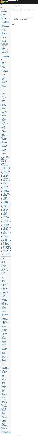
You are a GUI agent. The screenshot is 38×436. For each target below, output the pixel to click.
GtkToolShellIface (3, 413)
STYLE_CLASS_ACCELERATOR (5, 171)
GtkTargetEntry (3, 397)
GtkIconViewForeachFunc (4, 30)
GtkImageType (2, 91)
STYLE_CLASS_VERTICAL (4, 234)
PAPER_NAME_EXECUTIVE (4, 165)
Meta (13, 23)
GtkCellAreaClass (3, 285)
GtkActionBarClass (3, 260)
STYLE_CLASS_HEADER (4, 189)
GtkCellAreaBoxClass (3, 284)
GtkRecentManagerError (4, 119)
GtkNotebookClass (3, 350)
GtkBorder (2, 277)
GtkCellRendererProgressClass (5, 291)
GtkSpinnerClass (3, 387)
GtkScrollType (2, 124)
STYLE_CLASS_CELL (4, 176)
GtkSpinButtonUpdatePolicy (4, 131)
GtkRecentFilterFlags (3, 118)
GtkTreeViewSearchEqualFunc (5, 57)
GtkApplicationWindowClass (4, 270)
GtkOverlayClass (3, 351)
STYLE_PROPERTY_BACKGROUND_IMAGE (6, 238)
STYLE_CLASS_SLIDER (4, 223)
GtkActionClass (3, 261)
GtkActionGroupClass (3, 263)
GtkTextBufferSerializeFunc (4, 44)
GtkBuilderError (3, 67)
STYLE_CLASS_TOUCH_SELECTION (6, 232)
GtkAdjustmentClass (3, 265)
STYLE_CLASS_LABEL (4, 195)
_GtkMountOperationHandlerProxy (5, 430)
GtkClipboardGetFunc (3, 17)
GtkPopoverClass (3, 355)
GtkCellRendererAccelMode (4, 71)
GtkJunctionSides (3, 94)
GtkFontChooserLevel (3, 86)
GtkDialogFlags (3, 77)
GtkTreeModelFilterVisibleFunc (5, 51)
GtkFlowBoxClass (3, 317)
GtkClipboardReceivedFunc (4, 19)
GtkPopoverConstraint (3, 108)
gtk (1, 4)
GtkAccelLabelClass (3, 259)
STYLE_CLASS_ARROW (4, 172)
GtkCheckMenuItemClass (4, 297)
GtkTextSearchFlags (3, 139)
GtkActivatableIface (3, 264)
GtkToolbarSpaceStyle (4, 142)
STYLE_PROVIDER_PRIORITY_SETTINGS (6, 247)
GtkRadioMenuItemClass (4, 361)
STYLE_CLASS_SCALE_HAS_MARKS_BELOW (6, 219)
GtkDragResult (2, 79)
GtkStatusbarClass (3, 390)
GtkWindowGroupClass (4, 428)
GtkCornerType (3, 73)
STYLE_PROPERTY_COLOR (5, 242)
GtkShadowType (3, 127)
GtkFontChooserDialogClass (4, 319)
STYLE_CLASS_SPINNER (4, 225)
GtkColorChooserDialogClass (4, 298)
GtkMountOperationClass (4, 348)
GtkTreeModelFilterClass (4, 417)
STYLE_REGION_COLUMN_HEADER (6, 250)
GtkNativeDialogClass (3, 349)
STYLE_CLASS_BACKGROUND (5, 173)
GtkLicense (2, 96)
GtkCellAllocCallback (3, 14)
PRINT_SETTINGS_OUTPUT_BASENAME (6, 167)
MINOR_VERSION (3, 161)
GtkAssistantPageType (4, 64)
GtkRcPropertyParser (3, 40)
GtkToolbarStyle (3, 143)
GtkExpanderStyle (3, 82)
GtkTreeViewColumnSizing (4, 144)
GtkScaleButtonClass (3, 374)
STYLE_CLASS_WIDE (4, 237)
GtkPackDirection (3, 100)
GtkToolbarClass (3, 414)
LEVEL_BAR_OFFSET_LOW (4, 158)
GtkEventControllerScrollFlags (5, 80)
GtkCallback (2, 13)
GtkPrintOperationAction (4, 111)
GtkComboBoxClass (3, 302)
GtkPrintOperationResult (4, 112)
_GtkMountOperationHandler (4, 429)
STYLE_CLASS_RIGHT (4, 216)
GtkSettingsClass (3, 382)
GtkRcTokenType (3, 117)
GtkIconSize (2, 89)
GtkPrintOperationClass (4, 356)
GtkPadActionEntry (3, 352)
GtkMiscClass (2, 347)
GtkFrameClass (3, 323)
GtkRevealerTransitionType (4, 123)
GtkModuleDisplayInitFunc (4, 37)
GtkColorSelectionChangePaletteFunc (6, 23)
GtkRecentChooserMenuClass (5, 368)
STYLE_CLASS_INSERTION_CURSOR (6, 194)
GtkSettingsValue (3, 383)
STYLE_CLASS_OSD (3, 206)
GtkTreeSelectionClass (4, 419)
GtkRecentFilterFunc (3, 41)
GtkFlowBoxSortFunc (3, 28)
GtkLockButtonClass (3, 341)
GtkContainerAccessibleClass (5, 304)
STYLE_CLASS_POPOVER (4, 209)
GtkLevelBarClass (3, 337)
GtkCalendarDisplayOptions (4, 70)
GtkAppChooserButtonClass (4, 267)
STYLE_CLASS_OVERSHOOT (5, 207)
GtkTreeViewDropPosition (4, 145)
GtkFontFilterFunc (3, 29)
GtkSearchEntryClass (3, 379)
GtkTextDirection (3, 137)
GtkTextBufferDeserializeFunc (5, 43)
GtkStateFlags (2, 133)
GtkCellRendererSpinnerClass (4, 293)
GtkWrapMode (2, 151)
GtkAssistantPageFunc (4, 11)
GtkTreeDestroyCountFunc (4, 49)
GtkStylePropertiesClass (4, 394)
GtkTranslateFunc (3, 47)
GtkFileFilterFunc (3, 25)
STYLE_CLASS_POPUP (4, 210)
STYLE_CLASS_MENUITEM (4, 202)
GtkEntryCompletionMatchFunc (5, 24)
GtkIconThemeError (3, 90)
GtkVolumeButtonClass (4, 425)
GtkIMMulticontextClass (4, 329)
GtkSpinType (2, 132)
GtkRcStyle (2, 364)
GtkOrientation (2, 99)
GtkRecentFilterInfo (3, 370)
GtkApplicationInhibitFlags (4, 61)
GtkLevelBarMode (3, 95)
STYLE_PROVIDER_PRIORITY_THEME (6, 248)
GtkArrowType (2, 63)
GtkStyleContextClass (3, 393)
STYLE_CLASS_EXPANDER (4, 186)
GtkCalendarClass (3, 282)
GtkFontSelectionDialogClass (4, 322)
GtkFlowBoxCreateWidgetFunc (5, 26)
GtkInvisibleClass (3, 335)
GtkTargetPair (2, 398)
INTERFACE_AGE (3, 155)
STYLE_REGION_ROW (4, 251)
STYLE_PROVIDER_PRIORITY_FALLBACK (6, 246)
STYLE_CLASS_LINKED (4, 197)
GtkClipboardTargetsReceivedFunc (5, 20)
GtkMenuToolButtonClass (4, 346)
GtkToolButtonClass (3, 410)
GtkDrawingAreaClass (3, 307)
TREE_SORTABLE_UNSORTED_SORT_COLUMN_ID (6, 254)
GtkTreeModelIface (3, 418)
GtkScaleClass (3, 375)
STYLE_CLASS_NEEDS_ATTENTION (6, 204)
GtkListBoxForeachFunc (4, 33)
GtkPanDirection (3, 104)
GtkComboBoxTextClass (4, 303)
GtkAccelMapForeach (3, 9)
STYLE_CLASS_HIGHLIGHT (4, 190)
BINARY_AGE (2, 154)
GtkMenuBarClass (3, 342)
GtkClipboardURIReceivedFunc (5, 22)
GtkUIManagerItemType (4, 147)
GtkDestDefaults (3, 76)
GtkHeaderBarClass (3, 327)
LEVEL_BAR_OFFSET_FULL (4, 156)
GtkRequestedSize (3, 372)
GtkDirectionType (3, 78)
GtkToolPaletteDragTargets (4, 141)
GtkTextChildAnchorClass (4, 402)
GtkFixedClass (2, 316)
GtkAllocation (2, 10)
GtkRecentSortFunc (3, 42)
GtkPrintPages (2, 113)
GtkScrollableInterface (3, 376)
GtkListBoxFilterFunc (3, 32)
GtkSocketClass (3, 385)
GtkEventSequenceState (4, 81)
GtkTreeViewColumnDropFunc (5, 54)
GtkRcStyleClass (3, 365)
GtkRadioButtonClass (3, 360)
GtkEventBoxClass (3, 311)
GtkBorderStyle (3, 66)
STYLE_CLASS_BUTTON (4, 174)
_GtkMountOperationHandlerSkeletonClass (6, 433)
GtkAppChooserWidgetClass (4, 268)
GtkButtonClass (3, 281)
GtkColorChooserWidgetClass (4, 300)
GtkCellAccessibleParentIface (5, 283)
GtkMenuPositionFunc (3, 36)
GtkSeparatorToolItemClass (4, 381)
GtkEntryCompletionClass (4, 310)
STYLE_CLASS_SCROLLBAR (5, 220)
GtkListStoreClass (3, 340)
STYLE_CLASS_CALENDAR (4, 175)
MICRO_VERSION (3, 160)
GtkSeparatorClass (3, 380)
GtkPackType (2, 101)
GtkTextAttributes (3, 400)
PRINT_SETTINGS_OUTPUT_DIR (5, 168)
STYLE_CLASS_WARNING (4, 236)
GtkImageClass (3, 332)
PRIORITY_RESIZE (3, 170)
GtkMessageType (3, 98)
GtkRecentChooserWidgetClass (5, 369)
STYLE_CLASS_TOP (3, 231)
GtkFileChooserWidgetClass (4, 314)
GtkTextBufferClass (3, 401)
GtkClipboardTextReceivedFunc (5, 21)
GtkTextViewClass (3, 405)
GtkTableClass (2, 396)
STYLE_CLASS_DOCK (4, 184)
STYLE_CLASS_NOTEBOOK (5, 205)
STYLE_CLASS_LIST (3, 198)
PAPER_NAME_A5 (3, 163)
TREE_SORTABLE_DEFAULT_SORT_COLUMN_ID (6, 253)
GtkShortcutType (3, 128)
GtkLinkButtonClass (3, 338)
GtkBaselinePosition (3, 65)
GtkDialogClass (3, 306)
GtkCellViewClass (3, 295)
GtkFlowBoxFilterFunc (3, 27)
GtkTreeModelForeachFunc (4, 52)
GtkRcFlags (2, 116)
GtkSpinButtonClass (3, 386)
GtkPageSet (2, 103)
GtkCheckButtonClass (3, 296)
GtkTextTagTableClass (4, 404)
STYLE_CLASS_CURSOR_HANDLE (5, 180)
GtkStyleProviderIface (3, 395)
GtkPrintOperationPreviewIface (5, 357)
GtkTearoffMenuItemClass (4, 399)
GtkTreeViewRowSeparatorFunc (5, 56)
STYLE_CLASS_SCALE (4, 218)
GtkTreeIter (2, 416)
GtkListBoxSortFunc (3, 34)
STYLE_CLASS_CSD (3, 179)
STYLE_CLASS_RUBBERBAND (5, 217)
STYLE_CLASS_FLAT (4, 187)
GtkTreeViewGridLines (4, 146)
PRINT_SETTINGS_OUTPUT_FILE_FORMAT (6, 169)
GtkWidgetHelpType (3, 148)
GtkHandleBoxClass (3, 326)
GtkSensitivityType (3, 126)
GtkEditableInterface (3, 308)
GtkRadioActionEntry (3, 359)
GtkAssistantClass (3, 272)
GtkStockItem (2, 391)
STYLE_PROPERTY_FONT (4, 243)
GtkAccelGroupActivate (4, 8)
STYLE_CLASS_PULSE (4, 212)
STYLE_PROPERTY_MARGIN (5, 244)
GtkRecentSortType (3, 120)
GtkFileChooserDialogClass (4, 313)
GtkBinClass (2, 273)
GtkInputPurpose (3, 93)
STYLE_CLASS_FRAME (4, 188)
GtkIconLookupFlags (3, 88)
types (17, 6)
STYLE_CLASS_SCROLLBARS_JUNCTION (6, 221)
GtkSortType (2, 130)
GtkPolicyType (2, 107)
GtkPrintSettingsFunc (3, 39)
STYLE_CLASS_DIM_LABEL (4, 182)
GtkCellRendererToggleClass (4, 294)
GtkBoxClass (2, 278)
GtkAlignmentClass (3, 266)
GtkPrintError (2, 110)
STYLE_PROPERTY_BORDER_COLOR (6, 239)
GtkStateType (2, 134)
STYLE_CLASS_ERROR (4, 185)
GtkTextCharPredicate (3, 45)
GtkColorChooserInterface (4, 299)
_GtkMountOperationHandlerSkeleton (5, 432)
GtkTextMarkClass (3, 403)
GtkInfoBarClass (3, 334)
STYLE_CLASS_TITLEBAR (4, 229)
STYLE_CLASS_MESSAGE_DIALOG (6, 203)
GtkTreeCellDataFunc (3, 48)
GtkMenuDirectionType (4, 97)
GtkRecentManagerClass (4, 371)
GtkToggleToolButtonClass (4, 409)
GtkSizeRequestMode (3, 129)
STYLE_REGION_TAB (4, 252)
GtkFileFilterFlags (3, 85)
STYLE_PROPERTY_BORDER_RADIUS (6, 240)
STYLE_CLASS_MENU (4, 200)
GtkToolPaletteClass (3, 412)
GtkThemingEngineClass (4, 406)
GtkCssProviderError (3, 74)
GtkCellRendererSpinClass (4, 292)
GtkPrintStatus (2, 114)
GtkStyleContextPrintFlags (4, 135)
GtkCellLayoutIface (3, 287)
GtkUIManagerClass (3, 423)
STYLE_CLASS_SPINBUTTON (5, 224)
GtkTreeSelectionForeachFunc (5, 53)
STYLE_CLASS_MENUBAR (4, 201)
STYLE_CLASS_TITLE (4, 228)
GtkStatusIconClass (3, 389)
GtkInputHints (2, 92)
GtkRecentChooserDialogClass (5, 366)
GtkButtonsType (3, 69)
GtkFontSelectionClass (4, 321)
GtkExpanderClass (3, 312)
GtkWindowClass (3, 427)
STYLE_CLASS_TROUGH (4, 233)
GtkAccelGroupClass (3, 257)
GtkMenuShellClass (3, 345)
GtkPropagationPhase (3, 115)
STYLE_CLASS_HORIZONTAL (5, 191)
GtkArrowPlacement (3, 62)
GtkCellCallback (3, 15)
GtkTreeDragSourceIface (4, 415)
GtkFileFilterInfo (3, 315)
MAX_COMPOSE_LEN (4, 159)
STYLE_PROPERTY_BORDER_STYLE (6, 241)
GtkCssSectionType (3, 75)
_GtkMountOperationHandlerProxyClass (6, 431)
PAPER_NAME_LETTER (4, 166)
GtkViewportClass (3, 424)
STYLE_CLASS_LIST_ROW (4, 199)
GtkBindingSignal (3, 276)
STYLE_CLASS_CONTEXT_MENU (5, 178)
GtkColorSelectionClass (4, 301)
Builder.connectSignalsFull (25, 9)
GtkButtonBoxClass (3, 280)
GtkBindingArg (2, 274)
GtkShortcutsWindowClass (4, 384)
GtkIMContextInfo (3, 328)
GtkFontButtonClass (3, 318)
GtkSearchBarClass (3, 378)
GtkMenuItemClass (3, 344)
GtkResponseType (3, 122)
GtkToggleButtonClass (4, 408)
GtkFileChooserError (3, 84)
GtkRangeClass (3, 362)
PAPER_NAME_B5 (3, 164)
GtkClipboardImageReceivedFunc (5, 18)
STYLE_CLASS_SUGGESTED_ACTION (6, 227)
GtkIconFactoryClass (3, 330)
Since (13, 24)
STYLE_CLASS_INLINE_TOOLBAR (5, 193)
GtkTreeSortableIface (3, 420)
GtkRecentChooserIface (4, 367)
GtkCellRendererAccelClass (4, 288)
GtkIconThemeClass (3, 331)
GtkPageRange (3, 353)
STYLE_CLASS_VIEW (4, 235)
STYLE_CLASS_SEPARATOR (5, 222)
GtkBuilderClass (3, 279)
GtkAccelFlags (2, 60)
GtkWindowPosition (3, 149)
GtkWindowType (3, 150)
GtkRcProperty (2, 363)
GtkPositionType (3, 109)
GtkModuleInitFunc (3, 38)
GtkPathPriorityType (3, 105)
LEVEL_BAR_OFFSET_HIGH (5, 157)
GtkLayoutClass (3, 336)
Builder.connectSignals (15, 9)
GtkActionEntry (3, 262)
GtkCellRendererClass (3, 289)
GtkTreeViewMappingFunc (4, 55)
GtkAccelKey (2, 258)
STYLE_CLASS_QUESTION (4, 213)
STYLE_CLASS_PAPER (4, 208)
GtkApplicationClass (3, 269)
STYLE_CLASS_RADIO (4, 214)
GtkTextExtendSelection (4, 138)
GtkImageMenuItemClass (4, 333)
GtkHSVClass (2, 325)
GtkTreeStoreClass (3, 421)
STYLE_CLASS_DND (3, 183)
